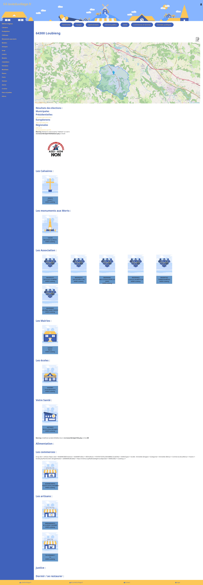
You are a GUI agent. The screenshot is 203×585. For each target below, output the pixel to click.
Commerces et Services (142, 25)
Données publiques (164, 25)
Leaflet (190, 102)
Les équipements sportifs (43, 130)
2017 (49, 117)
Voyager (79, 25)
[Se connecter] (201, 4)
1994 (37, 123)
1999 (40, 123)
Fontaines (5, 66)
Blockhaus (5, 69)
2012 (46, 117)
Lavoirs (4, 54)
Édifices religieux (7, 24)
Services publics (111, 25)
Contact (127, 582)
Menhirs (4, 43)
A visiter (4, 89)
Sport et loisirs (93, 25)
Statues (4, 81)
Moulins (4, 58)
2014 (46, 123)
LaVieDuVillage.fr (26, 582)
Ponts (4, 77)
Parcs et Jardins (7, 92)
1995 (37, 117)
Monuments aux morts (9, 39)
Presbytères (6, 31)
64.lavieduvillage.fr (17, 4)
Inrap (3, 50)
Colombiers (5, 62)
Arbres (4, 96)
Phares (4, 73)
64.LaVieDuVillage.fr (77, 582)
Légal (178, 582)
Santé (125, 25)
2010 (40, 128)
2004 (43, 123)
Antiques (5, 47)
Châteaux (5, 35)
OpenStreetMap (196, 102)
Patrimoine (66, 25)
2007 (43, 117)
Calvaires (5, 27)
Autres (4, 85)
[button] (113, 73)
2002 (40, 117)
